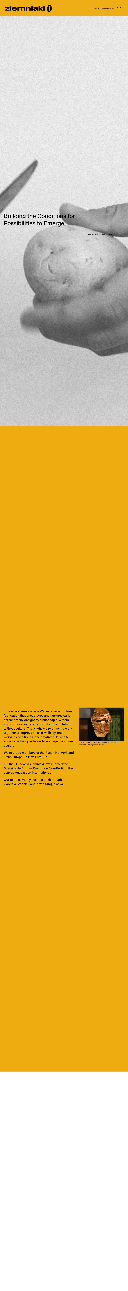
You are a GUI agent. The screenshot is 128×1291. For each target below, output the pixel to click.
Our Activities (96, 8)
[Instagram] (120, 8)
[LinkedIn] (123, 8)
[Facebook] (117, 8)
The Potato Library (108, 8)
